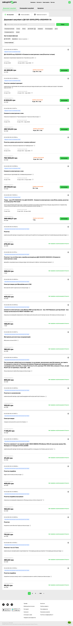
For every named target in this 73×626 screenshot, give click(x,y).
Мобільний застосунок (29, 606)
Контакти (39, 2)
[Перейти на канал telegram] (12, 604)
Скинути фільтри (9, 42)
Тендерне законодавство (30, 617)
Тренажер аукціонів (45, 612)
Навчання (33, 2)
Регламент (26, 609)
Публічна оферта (44, 606)
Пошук (62, 24)
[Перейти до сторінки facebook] (3, 604)
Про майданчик (44, 609)
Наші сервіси (46, 2)
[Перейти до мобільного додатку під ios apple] (6, 609)
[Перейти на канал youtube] (7, 604)
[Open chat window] (69, 622)
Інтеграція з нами (28, 614)
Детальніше (64, 70)
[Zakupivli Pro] (9, 2)
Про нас (53, 2)
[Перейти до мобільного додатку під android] (16, 609)
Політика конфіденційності (46, 614)
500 (41, 593)
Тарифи (25, 603)
